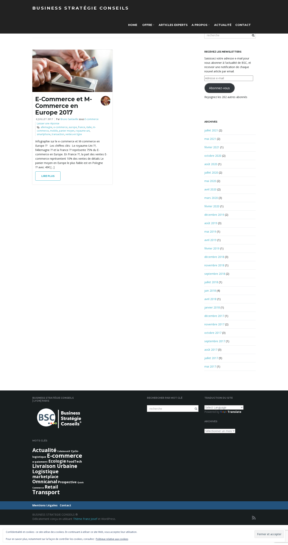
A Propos (200, 25)
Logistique (45, 471)
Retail (51, 487)
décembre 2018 (214, 257)
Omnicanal (44, 481)
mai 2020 (210, 181)
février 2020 (211, 206)
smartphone (44, 134)
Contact (243, 25)
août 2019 (210, 223)
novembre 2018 (214, 265)
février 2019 (211, 248)
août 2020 (210, 164)
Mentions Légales (45, 505)
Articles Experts (173, 25)
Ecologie (57, 461)
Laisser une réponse (48, 123)
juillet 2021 (211, 130)
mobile (54, 130)
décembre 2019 (214, 215)
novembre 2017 (214, 324)
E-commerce (92, 119)
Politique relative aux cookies (112, 539)
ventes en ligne (73, 134)
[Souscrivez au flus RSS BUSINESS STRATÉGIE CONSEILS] (254, 517)
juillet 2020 (211, 172)
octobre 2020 (212, 155)
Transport (46, 492)
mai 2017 (210, 366)
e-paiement (40, 461)
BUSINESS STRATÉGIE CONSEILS (80, 8)
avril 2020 (210, 189)
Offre (147, 25)
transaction (58, 134)
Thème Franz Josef (85, 519)
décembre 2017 (214, 316)
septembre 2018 (214, 274)
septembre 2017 (214, 341)
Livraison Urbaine (54, 465)
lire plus (47, 176)
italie (89, 127)
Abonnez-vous (219, 88)
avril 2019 (210, 240)
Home (132, 25)
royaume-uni (83, 130)
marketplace (45, 476)
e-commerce (60, 127)
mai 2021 (210, 139)
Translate (234, 412)
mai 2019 (210, 231)
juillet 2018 (211, 282)
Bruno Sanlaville (69, 119)
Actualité (222, 25)
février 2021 (211, 147)
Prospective (67, 482)
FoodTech (74, 461)
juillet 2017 (211, 358)
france (81, 127)
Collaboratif (63, 451)
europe (73, 127)
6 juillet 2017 (44, 119)
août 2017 (210, 349)
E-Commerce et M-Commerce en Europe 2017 (63, 106)
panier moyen (66, 130)
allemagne (46, 127)
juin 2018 (210, 290)
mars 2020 (211, 198)
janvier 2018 (212, 307)
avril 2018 (210, 299)
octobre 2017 (212, 333)
